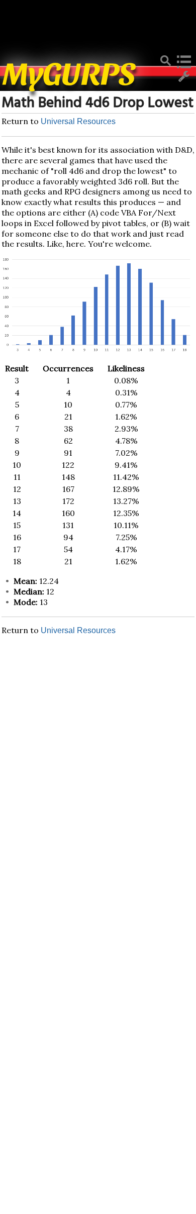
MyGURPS (69, 71)
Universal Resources (78, 121)
